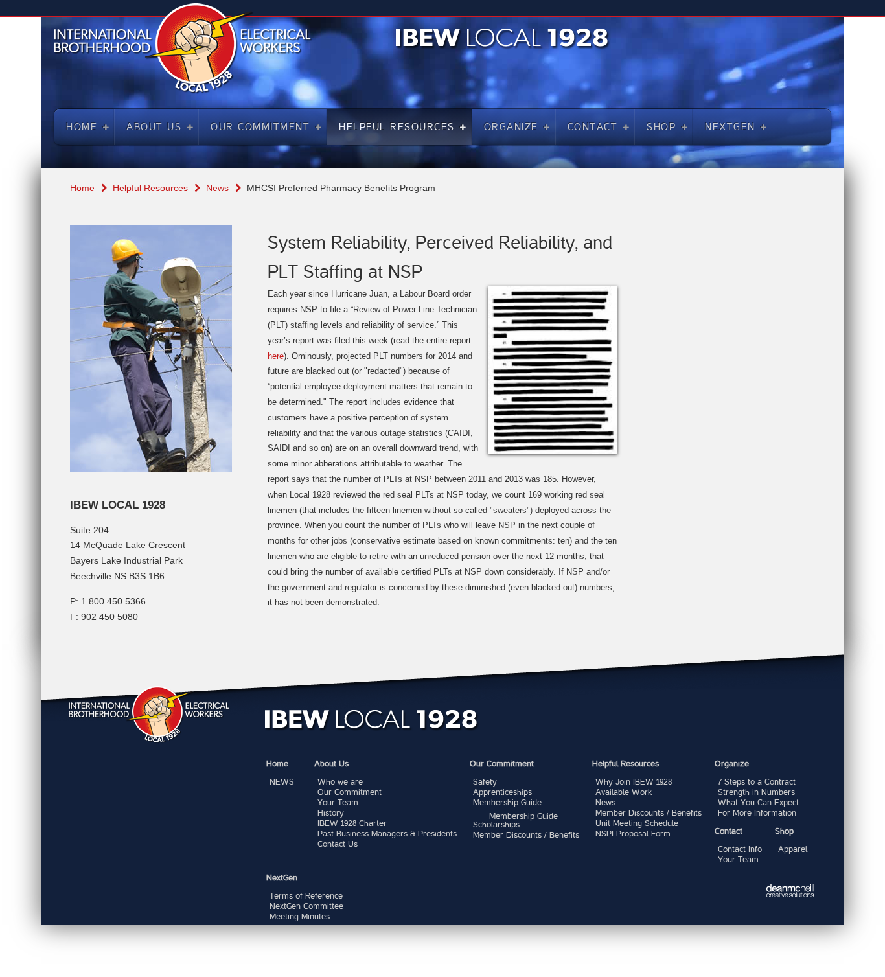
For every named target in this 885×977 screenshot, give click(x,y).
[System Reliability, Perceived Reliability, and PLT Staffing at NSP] (552, 370)
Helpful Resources (150, 188)
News (217, 188)
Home (82, 188)
